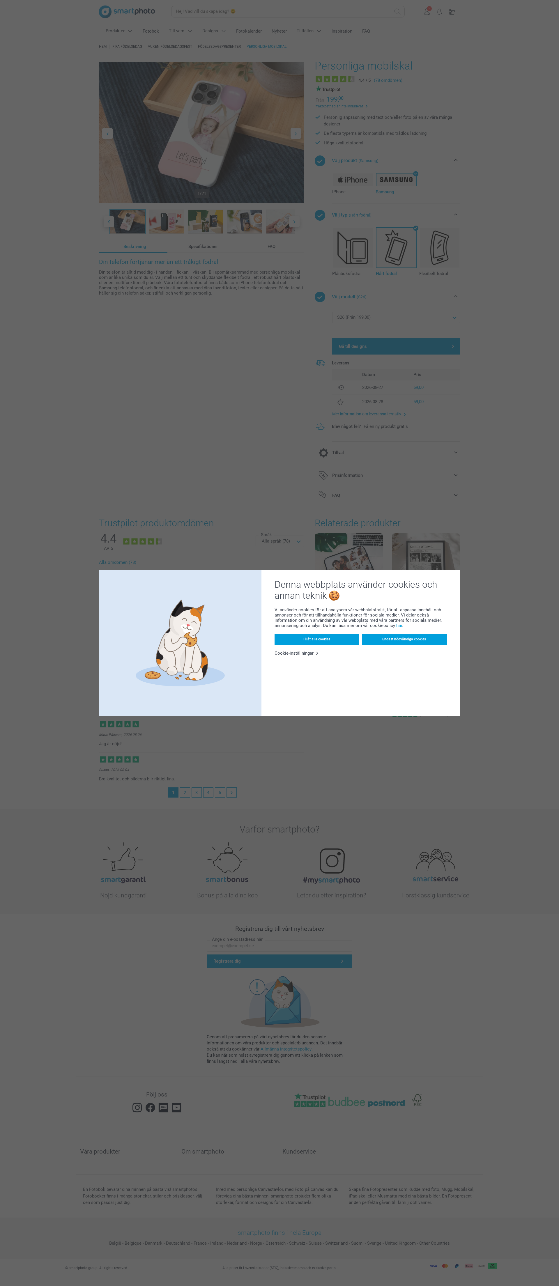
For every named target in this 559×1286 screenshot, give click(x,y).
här (399, 625)
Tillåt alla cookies (316, 639)
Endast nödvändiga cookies (404, 639)
